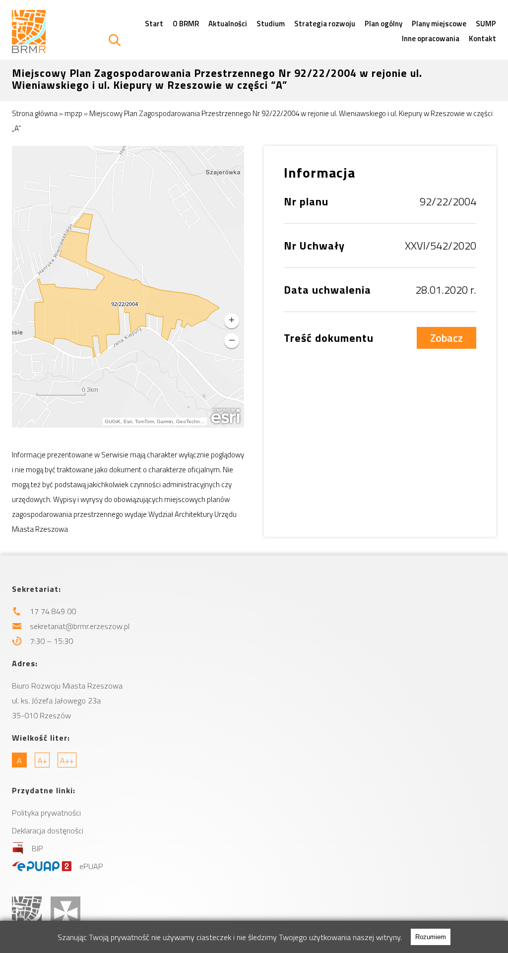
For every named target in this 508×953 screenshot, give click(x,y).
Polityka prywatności (46, 813)
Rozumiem (430, 937)
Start (154, 23)
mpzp (73, 113)
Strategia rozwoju (324, 23)
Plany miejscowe (439, 23)
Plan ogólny (383, 23)
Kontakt (482, 38)
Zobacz (446, 337)
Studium (270, 23)
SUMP (486, 23)
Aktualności (227, 23)
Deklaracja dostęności (47, 830)
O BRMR (186, 23)
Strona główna (35, 113)
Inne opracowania (430, 38)
